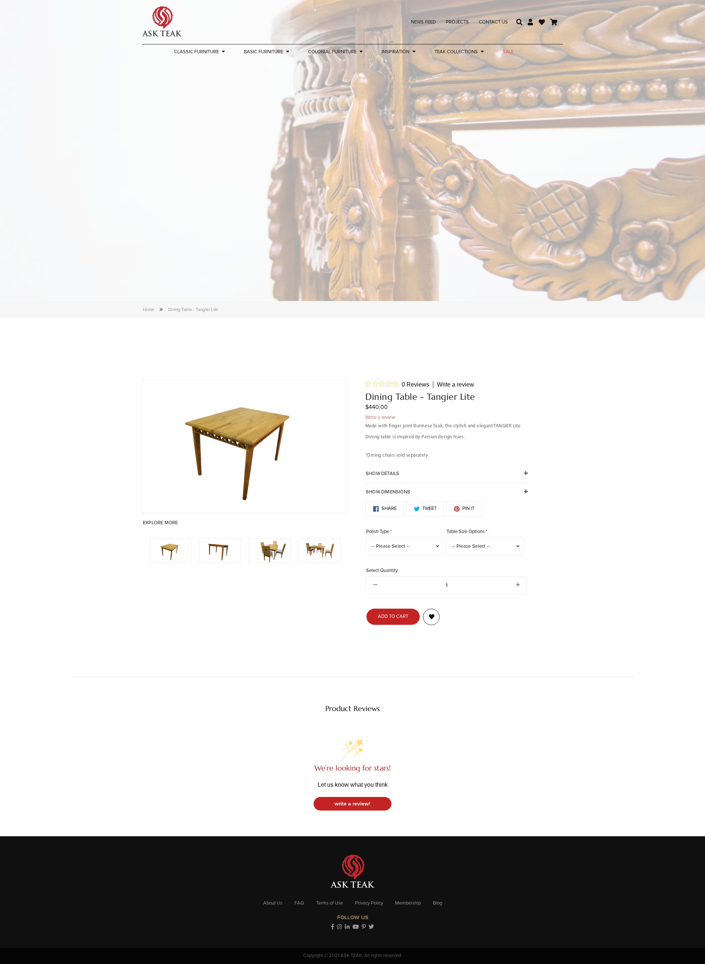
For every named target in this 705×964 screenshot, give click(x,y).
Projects (457, 22)
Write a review (455, 384)
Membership (408, 903)
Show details (382, 473)
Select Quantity (382, 570)
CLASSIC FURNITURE (196, 52)
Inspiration (395, 52)
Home (148, 310)
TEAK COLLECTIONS (456, 52)
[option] (244, 447)
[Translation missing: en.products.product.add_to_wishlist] (431, 617)
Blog (437, 903)
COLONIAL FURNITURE (332, 52)
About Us (272, 903)
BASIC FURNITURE (263, 52)
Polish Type (377, 531)
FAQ (299, 903)
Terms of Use (329, 903)
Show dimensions (388, 492)
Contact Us (493, 22)
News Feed (423, 22)
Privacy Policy (369, 903)
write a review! (352, 804)
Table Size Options (465, 531)
